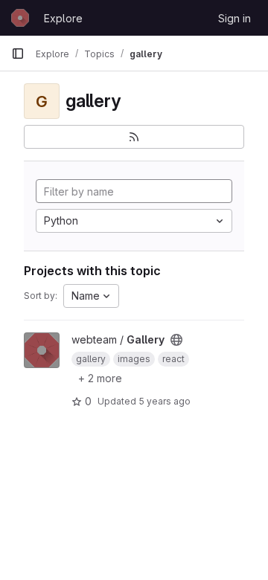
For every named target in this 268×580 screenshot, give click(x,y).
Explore (63, 18)
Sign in (234, 18)
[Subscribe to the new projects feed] (134, 137)
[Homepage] (20, 18)
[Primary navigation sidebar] (18, 53)
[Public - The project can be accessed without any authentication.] (176, 340)
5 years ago (164, 401)
